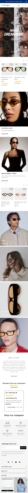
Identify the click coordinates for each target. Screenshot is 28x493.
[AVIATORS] (14, 299)
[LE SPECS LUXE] (14, 109)
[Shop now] (14, 32)
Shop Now (5, 243)
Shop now (14, 51)
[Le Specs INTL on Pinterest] (19, 462)
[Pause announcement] (26, 2)
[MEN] (14, 228)
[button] (22, 5)
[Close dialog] (26, 478)
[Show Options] (11, 485)
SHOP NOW (5, 133)
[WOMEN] (14, 264)
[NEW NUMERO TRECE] (14, 154)
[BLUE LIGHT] (14, 335)
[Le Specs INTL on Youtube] (15, 462)
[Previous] (24, 60)
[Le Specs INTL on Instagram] (8, 462)
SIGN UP (23, 447)
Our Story (14, 376)
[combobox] (6, 485)
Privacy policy (4, 455)
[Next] (27, 60)
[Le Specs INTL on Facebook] (12, 462)
